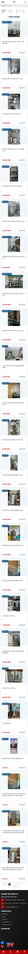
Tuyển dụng (4, 919)
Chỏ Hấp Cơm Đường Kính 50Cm (12, 440)
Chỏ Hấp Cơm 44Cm (8, 616)
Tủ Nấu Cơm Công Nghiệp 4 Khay (12, 580)
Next (15, 886)
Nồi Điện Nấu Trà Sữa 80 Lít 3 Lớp (12, 330)
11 (11, 886)
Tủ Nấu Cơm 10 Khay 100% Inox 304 (13, 221)
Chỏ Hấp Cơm (6, 94)
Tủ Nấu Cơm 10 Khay (8, 688)
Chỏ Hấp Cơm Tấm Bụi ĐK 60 (11, 114)
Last (18, 886)
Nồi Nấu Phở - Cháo (7, 22)
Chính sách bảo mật (6, 922)
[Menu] (2, 2)
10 (9, 886)
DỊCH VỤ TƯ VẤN (6, 774)
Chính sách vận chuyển (7, 924)
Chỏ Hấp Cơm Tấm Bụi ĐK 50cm (12, 186)
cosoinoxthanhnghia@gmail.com (11, 906)
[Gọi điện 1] (2, 946)
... (24, 884)
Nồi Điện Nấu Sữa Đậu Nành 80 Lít (12, 545)
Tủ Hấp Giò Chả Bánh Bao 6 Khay (12, 475)
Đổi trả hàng (4, 914)
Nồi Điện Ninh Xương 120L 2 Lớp (12, 78)
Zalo (2, 942)
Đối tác (3, 916)
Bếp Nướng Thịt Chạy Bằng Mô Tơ (12, 758)
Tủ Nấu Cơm (5, 201)
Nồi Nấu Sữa (5, 525)
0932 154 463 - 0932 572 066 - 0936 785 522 (15, 903)
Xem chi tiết (22, 52)
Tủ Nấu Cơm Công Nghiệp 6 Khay (12, 510)
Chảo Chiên (5, 346)
